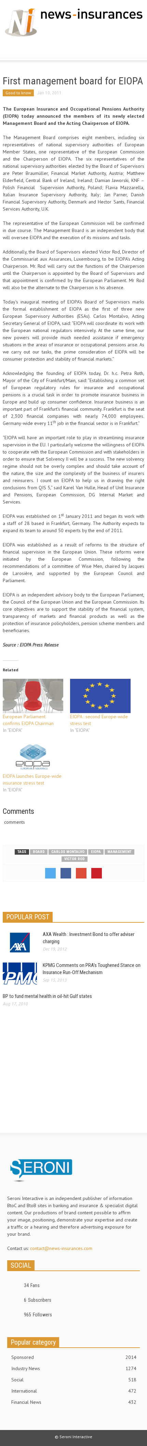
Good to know (18, 92)
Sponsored (73, 1357)
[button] (26, 50)
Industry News (73, 1368)
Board (39, 852)
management (119, 852)
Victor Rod (74, 859)
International (73, 1391)
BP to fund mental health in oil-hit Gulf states (47, 996)
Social (73, 1380)
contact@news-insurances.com (61, 1248)
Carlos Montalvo (67, 852)
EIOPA (96, 852)
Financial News (73, 1402)
